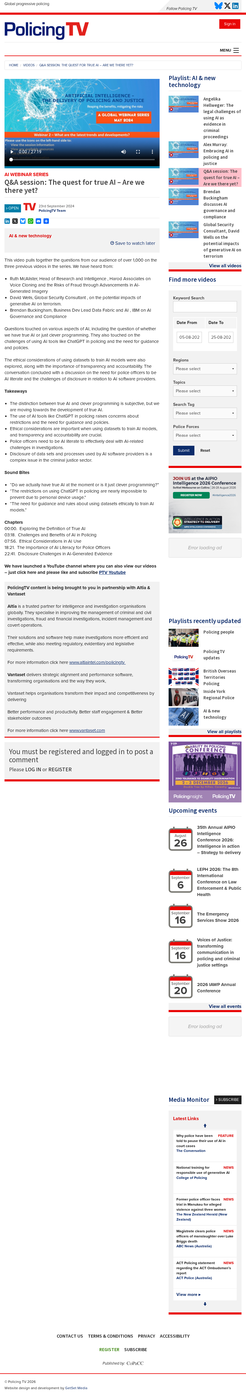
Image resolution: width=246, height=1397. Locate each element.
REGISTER (60, 769)
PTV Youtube (112, 572)
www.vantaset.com (87, 730)
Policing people (218, 632)
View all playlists (224, 731)
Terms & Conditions (110, 1336)
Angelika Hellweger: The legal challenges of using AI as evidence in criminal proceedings (222, 117)
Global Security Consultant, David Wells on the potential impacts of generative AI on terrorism (222, 240)
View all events (225, 1006)
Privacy (146, 1336)
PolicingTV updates (214, 655)
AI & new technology (30, 235)
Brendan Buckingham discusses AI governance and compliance (219, 204)
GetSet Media (76, 1388)
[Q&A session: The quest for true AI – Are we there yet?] (184, 183)
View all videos (225, 266)
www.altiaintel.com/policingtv (97, 662)
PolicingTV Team (52, 210)
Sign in (230, 24)
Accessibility (175, 1336)
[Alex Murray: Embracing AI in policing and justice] (184, 156)
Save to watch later (134, 243)
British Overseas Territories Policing (219, 677)
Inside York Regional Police (218, 694)
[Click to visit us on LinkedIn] (235, 6)
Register (109, 1349)
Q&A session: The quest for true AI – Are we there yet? (221, 177)
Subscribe (135, 1349)
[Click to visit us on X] (227, 6)
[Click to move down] (205, 1304)
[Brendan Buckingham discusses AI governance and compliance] (184, 203)
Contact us (70, 1336)
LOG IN (33, 769)
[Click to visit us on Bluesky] (218, 6)
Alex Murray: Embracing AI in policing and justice (218, 154)
